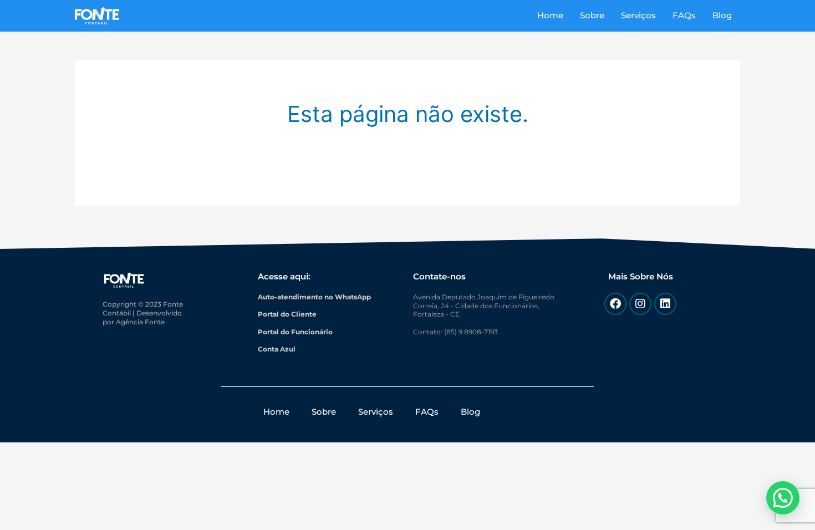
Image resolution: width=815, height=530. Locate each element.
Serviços (638, 15)
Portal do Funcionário (295, 332)
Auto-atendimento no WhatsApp (314, 297)
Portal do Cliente (287, 314)
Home (550, 15)
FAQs (684, 15)
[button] (782, 497)
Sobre (592, 15)
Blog (722, 15)
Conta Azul (277, 349)
